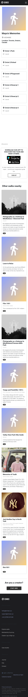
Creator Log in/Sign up (8, 635)
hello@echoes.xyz (7, 611)
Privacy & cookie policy (7, 687)
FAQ (3, 663)
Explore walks (6, 629)
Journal (4, 660)
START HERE (14, 588)
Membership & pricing (8, 632)
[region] (14, 130)
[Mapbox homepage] (4, 144)
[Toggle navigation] (26, 2)
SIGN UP (14, 175)
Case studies (5, 647)
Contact (4, 666)
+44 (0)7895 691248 (7, 617)
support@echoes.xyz (7, 614)
